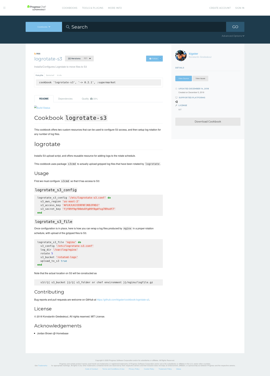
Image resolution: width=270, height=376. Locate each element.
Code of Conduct (91, 369)
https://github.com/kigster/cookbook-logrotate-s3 (123, 299)
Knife (59, 75)
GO (235, 27)
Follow (156, 58)
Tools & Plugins (92, 8)
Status (178, 369)
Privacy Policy (134, 369)
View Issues (200, 78)
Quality (90, 98)
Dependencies (65, 98)
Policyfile (39, 75)
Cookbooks (69, 8)
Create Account (220, 8)
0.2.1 (77, 58)
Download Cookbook (208, 121)
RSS (38, 53)
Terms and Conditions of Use (113, 369)
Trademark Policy (165, 369)
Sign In (239, 8)
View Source (183, 78)
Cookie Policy (149, 369)
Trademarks (42, 365)
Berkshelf (50, 75)
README (44, 98)
